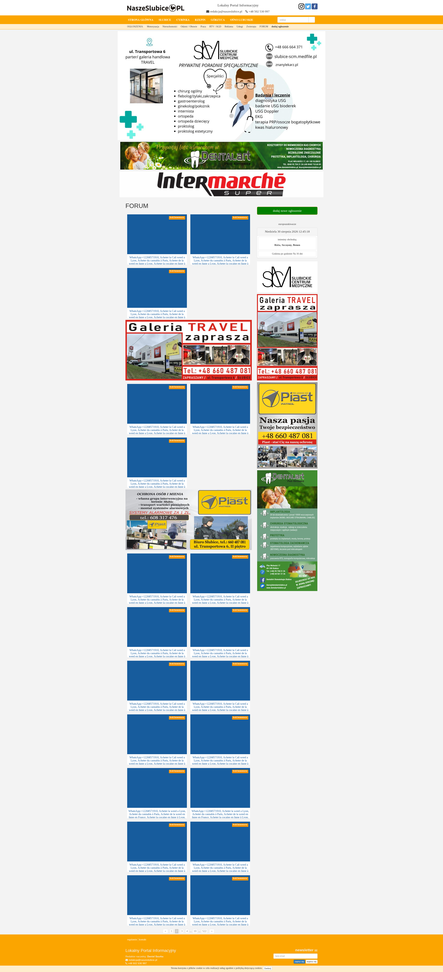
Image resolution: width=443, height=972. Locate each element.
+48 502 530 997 (259, 11)
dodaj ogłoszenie (280, 26)
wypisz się (312, 961)
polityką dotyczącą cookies (249, 968)
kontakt (142, 939)
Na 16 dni (298, 253)
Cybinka (183, 20)
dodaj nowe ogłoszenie (287, 210)
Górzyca (218, 20)
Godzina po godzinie (282, 253)
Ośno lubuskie (241, 20)
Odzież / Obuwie (189, 26)
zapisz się (299, 961)
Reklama (229, 26)
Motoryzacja (153, 26)
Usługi (240, 26)
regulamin (132, 939)
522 (204, 931)
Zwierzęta (251, 26)
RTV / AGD (215, 26)
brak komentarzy (177, 217)
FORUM (264, 26)
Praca (203, 26)
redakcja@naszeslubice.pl (226, 11)
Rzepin (200, 20)
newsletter (304, 950)
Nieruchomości (169, 26)
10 (195, 931)
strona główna (140, 20)
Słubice (165, 20)
